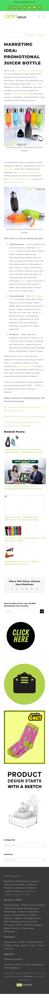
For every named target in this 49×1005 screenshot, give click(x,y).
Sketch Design (11, 905)
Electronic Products (15, 884)
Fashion (8, 945)
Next (40, 35)
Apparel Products (14, 891)
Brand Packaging (33, 925)
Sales (27, 964)
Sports (25, 945)
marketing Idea (26, 366)
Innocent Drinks (17, 179)
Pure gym (9, 169)
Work (19, 900)
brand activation (21, 93)
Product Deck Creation (33, 905)
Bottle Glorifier (12, 928)
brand (35, 84)
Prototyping (10, 911)
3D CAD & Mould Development (21, 908)
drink (22, 281)
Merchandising (11, 968)
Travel (41, 945)
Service (9, 948)
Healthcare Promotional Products (21, 881)
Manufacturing (19, 915)
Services (8, 900)
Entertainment (34, 942)
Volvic (30, 179)
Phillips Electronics (14, 182)
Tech (32, 945)
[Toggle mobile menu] (43, 16)
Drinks (21, 942)
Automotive (10, 942)
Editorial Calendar (13, 959)
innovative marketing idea (29, 70)
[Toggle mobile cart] (39, 16)
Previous (31, 35)
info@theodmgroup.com (24, 2)
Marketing (37, 964)
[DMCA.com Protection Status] (24, 985)
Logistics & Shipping (24, 918)
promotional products (28, 172)
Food (16, 945)
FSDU (19, 925)
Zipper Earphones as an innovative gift (24, 416)
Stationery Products (25, 888)
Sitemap (28, 976)
